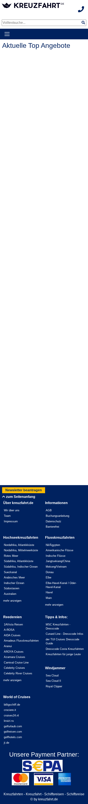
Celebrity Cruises (14, 667)
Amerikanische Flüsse (59, 550)
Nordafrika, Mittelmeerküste (21, 550)
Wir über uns (11, 510)
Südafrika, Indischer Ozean (21, 566)
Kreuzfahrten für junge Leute (63, 654)
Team (7, 515)
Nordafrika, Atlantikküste (19, 545)
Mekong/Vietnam (56, 566)
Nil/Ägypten (53, 545)
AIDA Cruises (12, 635)
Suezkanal (10, 572)
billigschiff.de (12, 704)
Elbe (48, 577)
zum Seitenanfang (20, 497)
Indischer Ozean (14, 583)
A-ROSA (9, 629)
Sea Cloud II (53, 680)
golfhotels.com (13, 737)
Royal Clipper (54, 686)
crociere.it (10, 710)
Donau (50, 572)
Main (49, 597)
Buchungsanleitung (57, 515)
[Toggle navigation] (7, 34)
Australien (10, 593)
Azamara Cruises (14, 657)
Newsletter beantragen (23, 490)
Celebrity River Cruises (18, 673)
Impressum (11, 521)
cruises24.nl (11, 715)
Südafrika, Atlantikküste (18, 561)
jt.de (6, 742)
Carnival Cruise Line (16, 662)
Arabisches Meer (14, 577)
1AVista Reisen (13, 624)
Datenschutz (53, 521)
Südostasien (11, 588)
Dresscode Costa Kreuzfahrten (65, 649)
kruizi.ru (9, 720)
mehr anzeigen (12, 600)
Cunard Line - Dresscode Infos (64, 633)
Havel (49, 592)
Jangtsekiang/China (58, 561)
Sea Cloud (52, 675)
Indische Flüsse (55, 555)
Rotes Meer (11, 555)
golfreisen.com (13, 731)
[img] (83, 22)
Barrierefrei (52, 526)
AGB (49, 510)
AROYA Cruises (13, 651)
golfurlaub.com (13, 726)
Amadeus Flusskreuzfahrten (21, 640)
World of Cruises (16, 697)
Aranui (8, 646)
